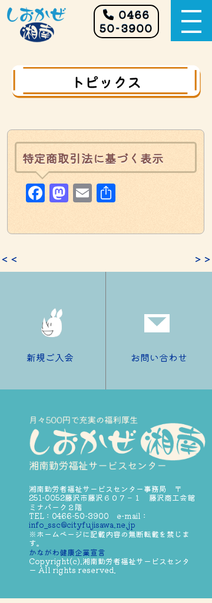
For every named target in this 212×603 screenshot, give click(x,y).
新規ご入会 (50, 357)
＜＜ (9, 259)
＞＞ (202, 259)
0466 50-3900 (126, 20)
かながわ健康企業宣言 (67, 552)
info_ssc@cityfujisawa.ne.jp (82, 524)
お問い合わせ (159, 357)
